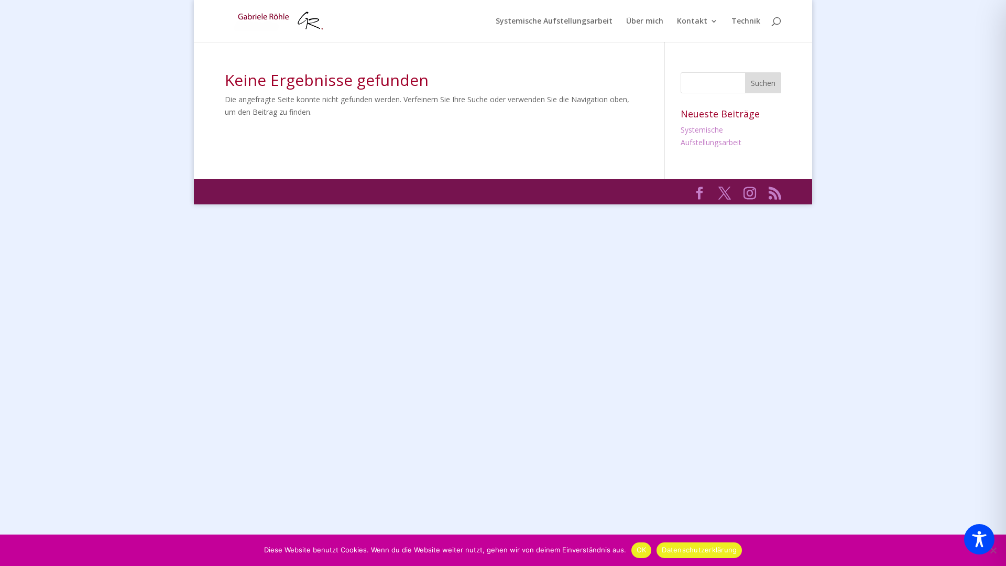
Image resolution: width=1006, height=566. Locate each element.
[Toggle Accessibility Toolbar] (979, 539)
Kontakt (692, 21)
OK (642, 550)
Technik (745, 21)
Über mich (644, 21)
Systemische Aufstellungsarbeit (554, 21)
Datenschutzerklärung (699, 550)
